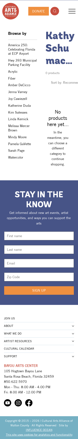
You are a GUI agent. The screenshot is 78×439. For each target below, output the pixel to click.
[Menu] (72, 11)
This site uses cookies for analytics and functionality (39, 435)
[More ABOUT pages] (73, 326)
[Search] (54, 11)
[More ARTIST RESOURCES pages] (73, 341)
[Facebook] (28, 402)
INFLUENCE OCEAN (39, 430)
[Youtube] (7, 402)
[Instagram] (18, 402)
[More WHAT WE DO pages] (73, 334)
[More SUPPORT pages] (73, 356)
